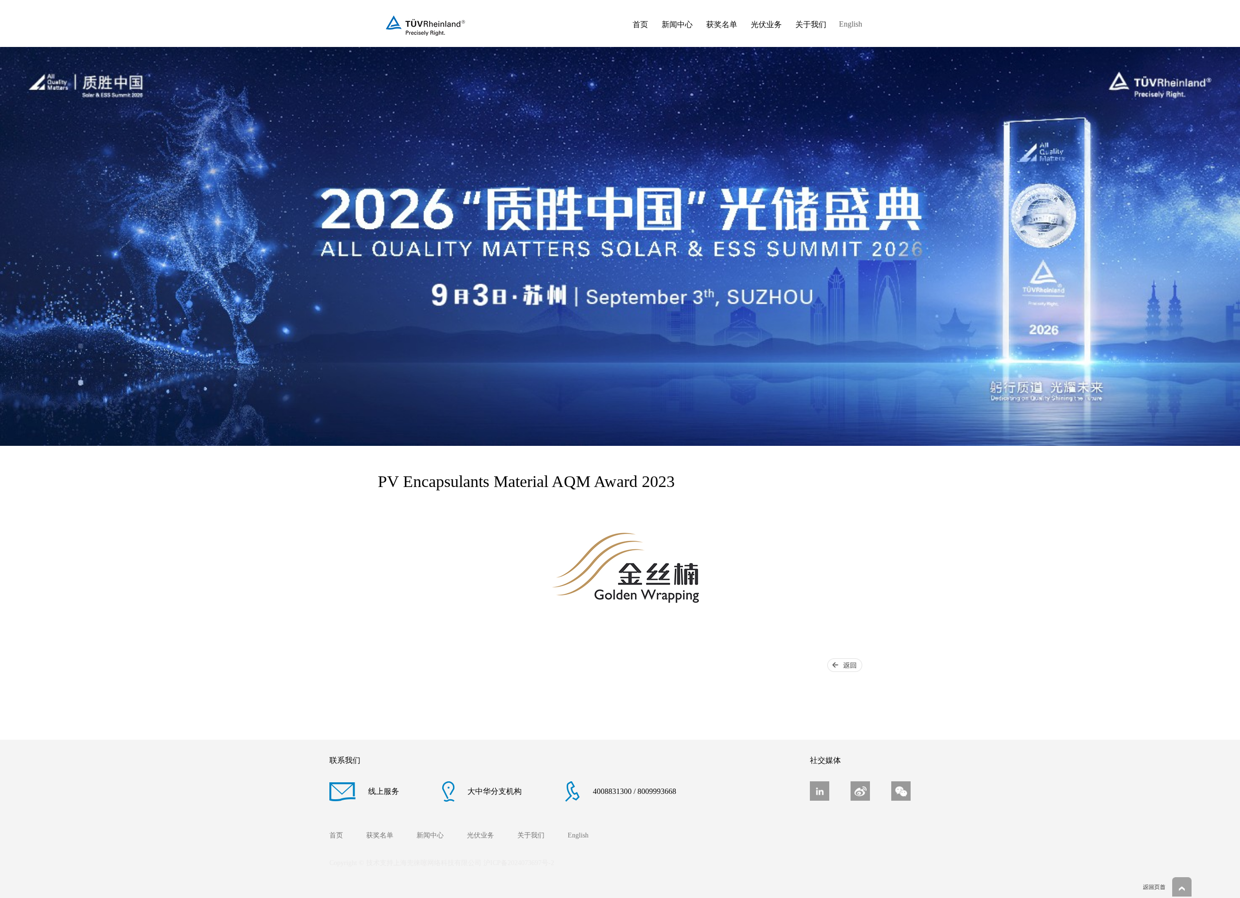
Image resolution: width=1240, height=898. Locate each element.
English (850, 24)
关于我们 (810, 24)
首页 (640, 24)
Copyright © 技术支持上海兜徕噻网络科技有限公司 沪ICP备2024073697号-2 (441, 863)
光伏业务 (766, 24)
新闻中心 (677, 24)
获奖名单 (721, 24)
